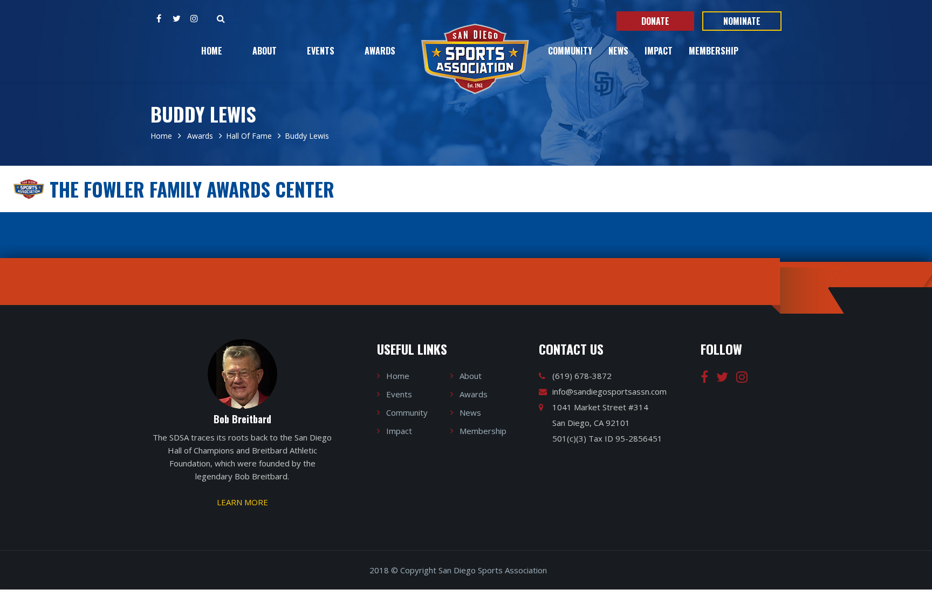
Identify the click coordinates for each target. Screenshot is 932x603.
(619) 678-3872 (582, 375)
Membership (713, 50)
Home (211, 50)
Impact (659, 50)
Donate (655, 21)
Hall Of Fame (249, 136)
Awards (380, 50)
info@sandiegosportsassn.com (609, 391)
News (618, 50)
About (264, 50)
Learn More (242, 502)
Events (320, 50)
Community (570, 50)
